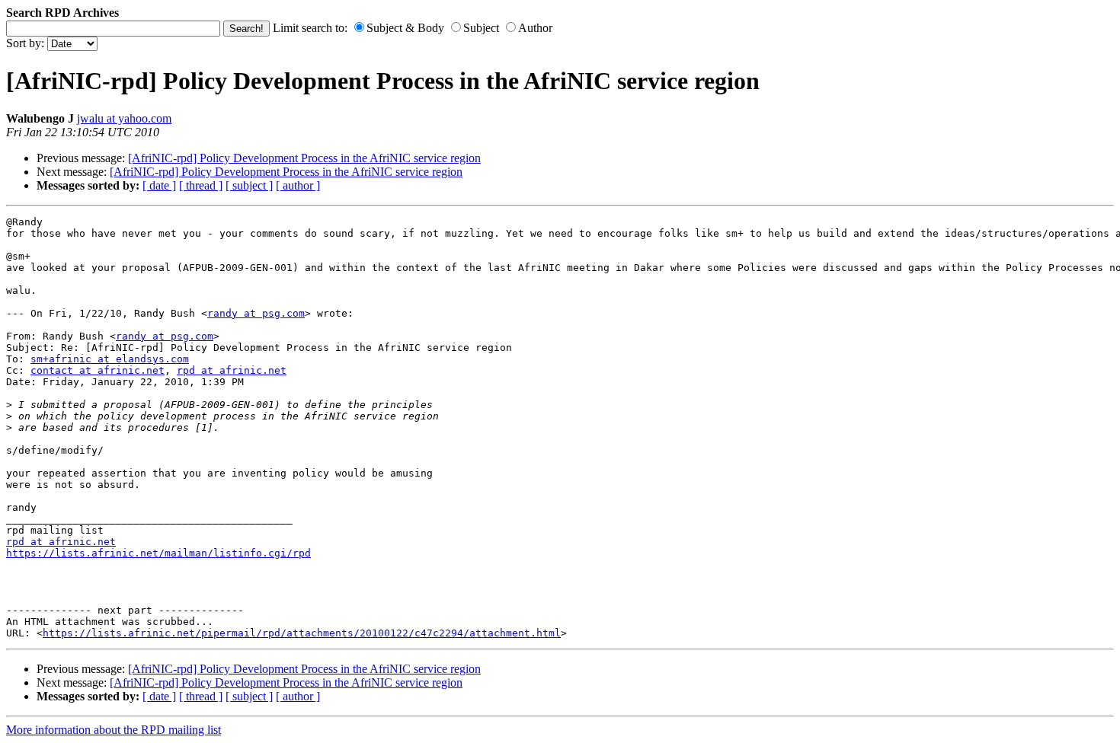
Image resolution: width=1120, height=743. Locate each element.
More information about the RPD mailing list (113, 729)
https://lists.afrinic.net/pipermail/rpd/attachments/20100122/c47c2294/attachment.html (302, 633)
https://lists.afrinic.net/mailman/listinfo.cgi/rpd (158, 553)
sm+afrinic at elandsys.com (109, 359)
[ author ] (298, 185)
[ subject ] (249, 185)
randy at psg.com (256, 313)
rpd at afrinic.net (231, 370)
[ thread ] (200, 185)
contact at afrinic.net (97, 370)
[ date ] (159, 185)
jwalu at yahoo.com (124, 118)
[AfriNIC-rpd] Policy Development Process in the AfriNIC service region (304, 157)
